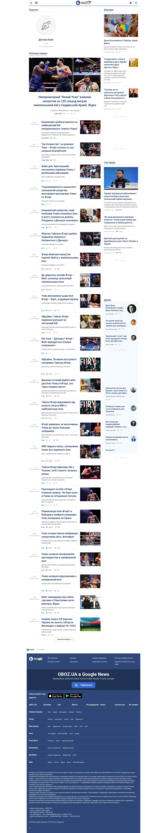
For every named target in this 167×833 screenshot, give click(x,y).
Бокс (43, 181)
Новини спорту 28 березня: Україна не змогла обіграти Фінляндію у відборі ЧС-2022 (58, 622)
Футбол (43, 635)
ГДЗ (49, 726)
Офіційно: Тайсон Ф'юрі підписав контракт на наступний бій (54, 320)
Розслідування (92, 705)
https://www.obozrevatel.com (103, 772)
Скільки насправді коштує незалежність (117, 438)
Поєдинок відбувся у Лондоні (52, 244)
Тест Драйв (52, 733)
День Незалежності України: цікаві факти (121, 41)
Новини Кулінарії (67, 741)
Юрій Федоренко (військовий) (115, 396)
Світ (59, 705)
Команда (73, 658)
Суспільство (120, 705)
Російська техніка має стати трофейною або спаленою (115, 408)
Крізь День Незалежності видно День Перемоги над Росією (114, 308)
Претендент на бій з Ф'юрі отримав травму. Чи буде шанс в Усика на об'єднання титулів (59, 492)
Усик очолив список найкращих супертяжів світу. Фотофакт (59, 535)
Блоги (102, 705)
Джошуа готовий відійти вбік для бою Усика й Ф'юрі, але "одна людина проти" (58, 383)
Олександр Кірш (111, 430)
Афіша (50, 762)
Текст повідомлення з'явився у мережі (55, 454)
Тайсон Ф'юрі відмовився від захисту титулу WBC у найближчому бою (58, 405)
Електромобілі (62, 733)
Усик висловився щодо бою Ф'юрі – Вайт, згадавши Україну (59, 297)
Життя (74, 705)
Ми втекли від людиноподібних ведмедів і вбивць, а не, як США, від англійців (116, 424)
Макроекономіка (68, 748)
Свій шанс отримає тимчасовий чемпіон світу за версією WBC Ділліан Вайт (59, 523)
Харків (55, 712)
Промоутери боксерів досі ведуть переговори (58, 349)
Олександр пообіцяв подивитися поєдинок (57, 303)
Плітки (56, 762)
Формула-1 (79, 719)
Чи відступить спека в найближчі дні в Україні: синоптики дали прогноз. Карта (115, 63)
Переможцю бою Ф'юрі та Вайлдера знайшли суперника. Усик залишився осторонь (59, 514)
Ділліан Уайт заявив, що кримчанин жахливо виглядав (58, 566)
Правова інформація (99, 658)
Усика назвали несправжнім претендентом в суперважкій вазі (58, 557)
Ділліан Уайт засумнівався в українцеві (56, 583)
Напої (58, 741)
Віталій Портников (112, 329)
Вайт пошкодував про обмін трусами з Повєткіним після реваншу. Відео (57, 600)
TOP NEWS (109, 162)
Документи (74, 662)
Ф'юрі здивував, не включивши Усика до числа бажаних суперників (59, 427)
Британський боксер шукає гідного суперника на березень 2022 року (59, 414)
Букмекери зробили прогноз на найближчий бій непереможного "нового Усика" (59, 125)
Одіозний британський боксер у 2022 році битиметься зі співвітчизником (56, 479)
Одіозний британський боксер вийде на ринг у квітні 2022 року (58, 328)
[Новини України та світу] (30, 650)
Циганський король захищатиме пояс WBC (57, 286)
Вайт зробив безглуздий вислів (53, 177)
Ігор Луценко (110, 314)
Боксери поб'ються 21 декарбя (52, 201)
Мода (69, 762)
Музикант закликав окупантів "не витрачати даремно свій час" (115, 104)
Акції (71, 733)
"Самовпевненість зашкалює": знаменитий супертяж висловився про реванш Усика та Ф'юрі (59, 192)
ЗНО (81, 726)
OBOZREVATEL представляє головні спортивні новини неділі (58, 631)
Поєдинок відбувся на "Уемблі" (52, 265)
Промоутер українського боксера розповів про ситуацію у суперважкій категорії (58, 392)
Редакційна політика (99, 662)
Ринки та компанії (54, 748)
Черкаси (79, 712)
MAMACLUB (67, 755)
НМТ (86, 726)
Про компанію (53, 658)
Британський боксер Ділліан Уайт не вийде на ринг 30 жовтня (58, 501)
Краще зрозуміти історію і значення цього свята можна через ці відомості (119, 48)
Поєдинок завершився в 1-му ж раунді (65, 110)
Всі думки (110, 450)
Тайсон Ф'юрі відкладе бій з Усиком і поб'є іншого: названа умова (59, 470)
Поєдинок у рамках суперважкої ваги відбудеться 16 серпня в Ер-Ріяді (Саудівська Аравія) (58, 134)
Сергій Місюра (110, 415)
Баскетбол (58, 719)
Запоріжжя (63, 712)
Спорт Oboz (58, 113)
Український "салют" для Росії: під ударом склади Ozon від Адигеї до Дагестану (116, 338)
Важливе (109, 9)
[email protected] (55, 816)
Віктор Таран (110, 344)
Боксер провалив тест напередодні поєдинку (58, 224)
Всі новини (133, 705)
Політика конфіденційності (124, 658)
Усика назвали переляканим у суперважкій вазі (58, 578)
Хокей (66, 719)
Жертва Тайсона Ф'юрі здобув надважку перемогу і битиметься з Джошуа (59, 237)
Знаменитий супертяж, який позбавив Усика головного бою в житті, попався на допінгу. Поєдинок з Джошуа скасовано (59, 215)
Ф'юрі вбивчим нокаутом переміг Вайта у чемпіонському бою (59, 257)
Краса (63, 762)
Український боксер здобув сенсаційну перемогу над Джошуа (59, 542)
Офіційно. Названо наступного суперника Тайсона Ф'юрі (59, 361)
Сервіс (77, 733)
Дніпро (71, 712)
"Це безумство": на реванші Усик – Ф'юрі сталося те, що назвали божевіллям (57, 147)
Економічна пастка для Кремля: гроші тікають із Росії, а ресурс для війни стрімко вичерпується (116, 390)
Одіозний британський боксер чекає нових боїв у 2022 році (59, 436)
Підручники (56, 726)
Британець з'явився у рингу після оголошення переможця (58, 156)
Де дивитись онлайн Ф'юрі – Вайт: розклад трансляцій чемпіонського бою (57, 278)
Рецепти (51, 741)
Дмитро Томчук (111, 443)
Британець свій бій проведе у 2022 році (55, 366)
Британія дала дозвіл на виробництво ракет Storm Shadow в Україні (121, 241)
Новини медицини (54, 755)
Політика (47, 705)
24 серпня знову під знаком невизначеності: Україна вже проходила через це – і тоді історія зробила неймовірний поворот (116, 323)
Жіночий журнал (78, 762)
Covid (74, 755)
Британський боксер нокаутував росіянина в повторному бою (58, 609)
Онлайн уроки (67, 726)
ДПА (75, 726)
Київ (49, 712)
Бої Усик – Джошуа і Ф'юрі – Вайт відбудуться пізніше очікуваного (57, 342)
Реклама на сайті (54, 662)
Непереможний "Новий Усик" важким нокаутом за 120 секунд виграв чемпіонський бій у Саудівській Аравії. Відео (64, 101)
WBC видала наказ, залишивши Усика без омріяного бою (59, 448)
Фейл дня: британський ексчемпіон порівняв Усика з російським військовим (58, 169)
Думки (107, 300)
